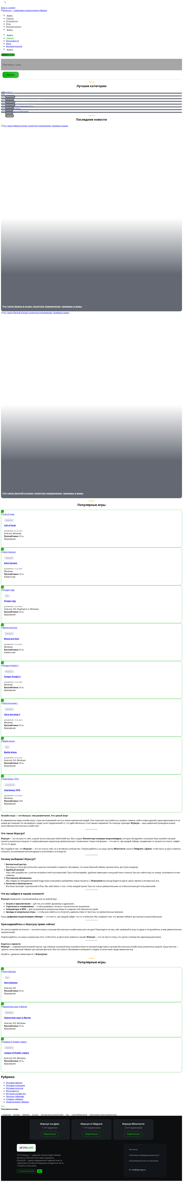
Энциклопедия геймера (17, 1102)
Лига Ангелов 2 (12, 714)
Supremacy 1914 (12, 790)
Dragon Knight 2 (12, 676)
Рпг (7, 596)
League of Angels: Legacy (16, 1052)
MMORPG (9, 520)
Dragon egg (10, 601)
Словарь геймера (14, 1099)
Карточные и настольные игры (103, 1114)
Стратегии (10, 785)
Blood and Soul (11, 638)
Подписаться (49, 1134)
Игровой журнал (13, 27)
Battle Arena (10, 752)
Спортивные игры (79, 1114)
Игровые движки (14, 1082)
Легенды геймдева (15, 1096)
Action (35, 1114)
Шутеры (16, 1114)
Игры (8, 24)
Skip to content (8, 7)
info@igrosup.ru (137, 1169)
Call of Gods (10, 525)
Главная (10, 18)
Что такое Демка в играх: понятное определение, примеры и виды (42, 306)
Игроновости (12, 21)
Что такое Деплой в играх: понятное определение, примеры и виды (42, 493)
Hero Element (11, 982)
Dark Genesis (10, 563)
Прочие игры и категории (21, 105)
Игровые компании (15, 1085)
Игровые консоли (14, 1088)
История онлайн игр (16, 1093)
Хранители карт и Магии (17, 1017)
